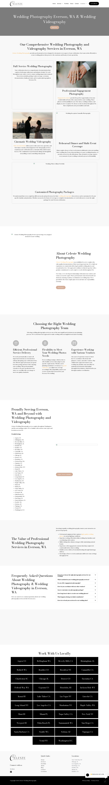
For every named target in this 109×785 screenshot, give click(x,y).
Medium (12, 769)
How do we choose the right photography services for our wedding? (74, 575)
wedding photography (65, 196)
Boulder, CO (75, 771)
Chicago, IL (75, 761)
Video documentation (20, 145)
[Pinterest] (11, 772)
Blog (42, 767)
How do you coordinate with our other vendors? (71, 586)
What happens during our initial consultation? (71, 597)
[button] (94, 3)
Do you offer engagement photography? (69, 583)
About (71, 3)
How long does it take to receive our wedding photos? (73, 593)
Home (54, 3)
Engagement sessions (64, 98)
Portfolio (66, 3)
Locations (82, 3)
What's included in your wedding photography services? (73, 579)
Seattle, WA (75, 767)
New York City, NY (77, 760)
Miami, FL (74, 769)
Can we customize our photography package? (71, 590)
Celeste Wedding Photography (21, 53)
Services (59, 3)
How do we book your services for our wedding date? (73, 600)
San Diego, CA (76, 765)
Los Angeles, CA (76, 763)
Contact (77, 3)
